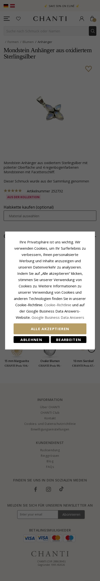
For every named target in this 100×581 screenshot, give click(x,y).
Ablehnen (31, 339)
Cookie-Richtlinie (57, 304)
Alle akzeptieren (50, 328)
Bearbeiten (68, 339)
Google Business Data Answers (58, 317)
